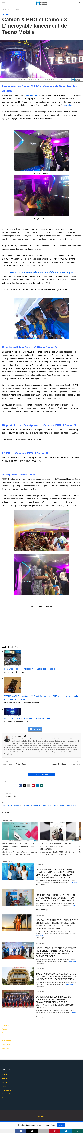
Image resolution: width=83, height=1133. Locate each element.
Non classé (6, 1044)
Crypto (4, 1033)
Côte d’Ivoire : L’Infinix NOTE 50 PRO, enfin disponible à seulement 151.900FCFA (56, 846)
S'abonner (37, 729)
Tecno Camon (59, 806)
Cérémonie (15, 806)
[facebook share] (20, 785)
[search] (79, 3)
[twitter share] (24, 785)
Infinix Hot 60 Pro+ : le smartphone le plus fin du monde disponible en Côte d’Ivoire (18, 846)
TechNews (15, 9)
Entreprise (25, 806)
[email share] (28, 785)
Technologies (47, 806)
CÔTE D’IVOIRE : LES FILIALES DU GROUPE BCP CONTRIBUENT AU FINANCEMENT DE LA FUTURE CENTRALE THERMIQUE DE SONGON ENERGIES (55, 1002)
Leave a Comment (41, 775)
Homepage (5, 9)
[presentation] (77, 839)
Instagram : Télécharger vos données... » (64, 764)
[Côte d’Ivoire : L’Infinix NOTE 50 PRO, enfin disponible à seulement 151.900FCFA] (58, 832)
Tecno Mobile (71, 806)
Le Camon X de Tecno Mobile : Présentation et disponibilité (29, 669)
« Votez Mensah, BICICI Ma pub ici (16, 764)
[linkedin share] (37, 785)
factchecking (6, 1041)
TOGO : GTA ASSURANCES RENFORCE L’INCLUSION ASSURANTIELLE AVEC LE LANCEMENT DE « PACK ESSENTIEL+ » (56, 976)
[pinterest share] (33, 785)
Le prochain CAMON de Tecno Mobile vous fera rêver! (27, 718)
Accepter (61, 1125)
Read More (73, 882)
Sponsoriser (35, 806)
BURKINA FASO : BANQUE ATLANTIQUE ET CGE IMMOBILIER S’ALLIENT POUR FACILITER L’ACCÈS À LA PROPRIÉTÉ (56, 898)
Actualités (40, 864)
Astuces (5, 1029)
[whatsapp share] (41, 785)
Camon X (5, 806)
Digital (4, 1037)
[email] (43, 1131)
